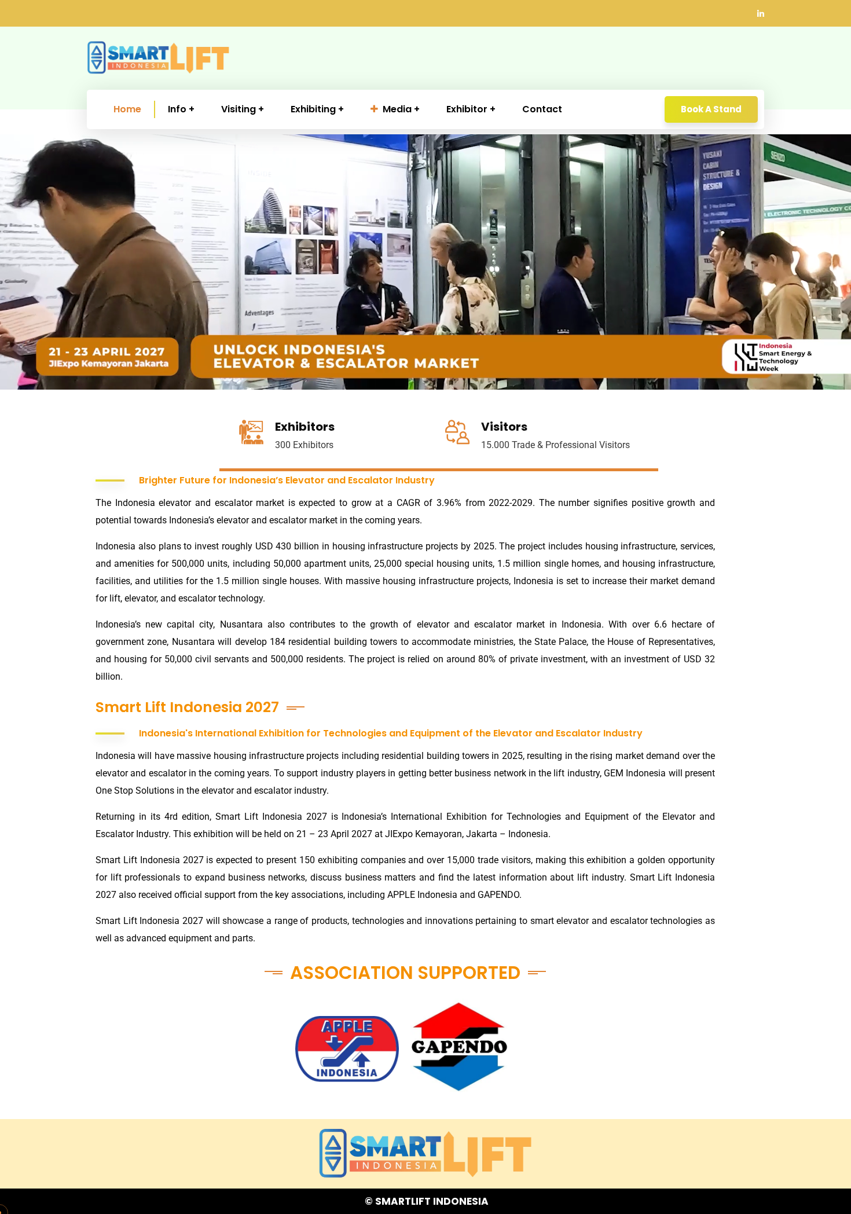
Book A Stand (711, 109)
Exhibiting (313, 109)
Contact (542, 109)
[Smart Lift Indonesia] (158, 58)
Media (397, 109)
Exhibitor (466, 109)
